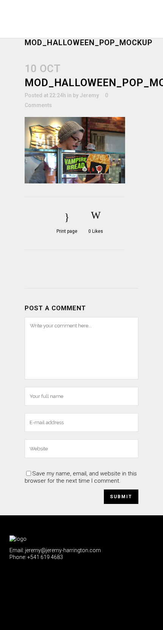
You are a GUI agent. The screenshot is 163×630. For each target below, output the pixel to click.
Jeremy (89, 95)
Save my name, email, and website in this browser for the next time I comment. (81, 477)
